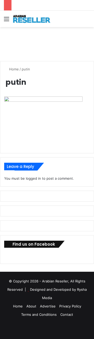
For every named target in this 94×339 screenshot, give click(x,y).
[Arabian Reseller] (34, 18)
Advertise (48, 306)
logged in (33, 178)
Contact (66, 314)
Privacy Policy (70, 306)
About (31, 306)
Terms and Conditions (39, 314)
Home (13, 69)
